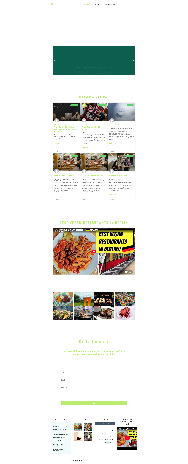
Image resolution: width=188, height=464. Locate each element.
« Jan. (98, 423)
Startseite (87, 4)
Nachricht (64, 388)
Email (63, 380)
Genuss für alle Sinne (116, 125)
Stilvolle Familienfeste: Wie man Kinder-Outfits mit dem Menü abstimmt (93, 127)
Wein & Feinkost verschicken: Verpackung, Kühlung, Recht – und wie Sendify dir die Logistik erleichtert (60, 428)
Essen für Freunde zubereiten (64, 176)
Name (63, 372)
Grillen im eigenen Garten (118, 176)
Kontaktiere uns (110, 4)
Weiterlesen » (57, 143)
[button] (54, 61)
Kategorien (97, 4)
